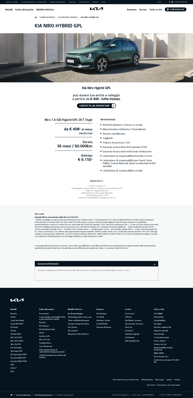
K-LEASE (100, 317)
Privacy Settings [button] (12, 2)
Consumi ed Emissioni (48, 263)
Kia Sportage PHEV (19, 354)
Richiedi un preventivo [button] (58, 2)
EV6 (12, 364)
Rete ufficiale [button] (84, 2)
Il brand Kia (158, 317)
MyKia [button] (104, 2)
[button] (160, 2)
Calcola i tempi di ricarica (78, 324)
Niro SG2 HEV (16, 337)
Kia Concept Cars (161, 356)
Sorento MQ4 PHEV (19, 361)
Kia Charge (72, 327)
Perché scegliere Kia (162, 327)
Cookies (169, 379)
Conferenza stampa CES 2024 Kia (166, 361)
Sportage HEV (16, 351)
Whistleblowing (147, 379)
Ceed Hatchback (17, 320)
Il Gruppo (157, 324)
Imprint (177, 379)
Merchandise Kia (132, 341)
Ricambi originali (132, 334)
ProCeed (14, 327)
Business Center (103, 320)
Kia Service (129, 313)
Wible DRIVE (159, 353)
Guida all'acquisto (24, 9)
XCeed (13, 330)
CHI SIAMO (158, 313)
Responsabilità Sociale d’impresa (163, 348)
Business (132, 9)
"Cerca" (170, 2)
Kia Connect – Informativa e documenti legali (163, 385)
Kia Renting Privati (47, 329)
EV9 (12, 371)
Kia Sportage (16, 347)
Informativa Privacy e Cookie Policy (126, 379)
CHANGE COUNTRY (181, 2)
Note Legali (159, 379)
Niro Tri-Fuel (44, 339)
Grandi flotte (102, 324)
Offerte (128, 317)
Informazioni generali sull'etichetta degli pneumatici (52, 351)
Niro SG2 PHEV (17, 341)
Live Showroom (45, 346)
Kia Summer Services (134, 324)
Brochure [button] (72, 2)
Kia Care (128, 327)
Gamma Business (103, 327)
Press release (160, 341)
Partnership (159, 334)
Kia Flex (42, 322)
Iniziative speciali (161, 330)
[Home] (11, 395)
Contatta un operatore (95, 105)
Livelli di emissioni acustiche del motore (52, 356)
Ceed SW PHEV (17, 324)
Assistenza (129, 337)
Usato (41, 333)
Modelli (9, 9)
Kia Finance (44, 326)
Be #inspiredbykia (75, 313)
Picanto (14, 313)
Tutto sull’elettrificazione (78, 320)
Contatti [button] (95, 2)
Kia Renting (101, 313)
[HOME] (36, 17)
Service (143, 9)
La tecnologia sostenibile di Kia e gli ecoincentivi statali (52, 318)
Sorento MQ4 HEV (18, 358)
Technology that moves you (80, 317)
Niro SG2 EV (16, 344)
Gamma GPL (44, 336)
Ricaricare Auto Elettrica (78, 334)
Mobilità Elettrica (45, 9)
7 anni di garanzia (161, 337)
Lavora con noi (160, 344)
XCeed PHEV (16, 334)
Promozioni (44, 313)
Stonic (13, 317)
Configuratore (177, 9)
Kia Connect (73, 330)
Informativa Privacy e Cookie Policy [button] (34, 2)
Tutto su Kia (155, 9)
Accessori (129, 330)
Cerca (159, 2)
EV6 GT (14, 368)
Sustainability (159, 320)
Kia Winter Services (133, 320)
